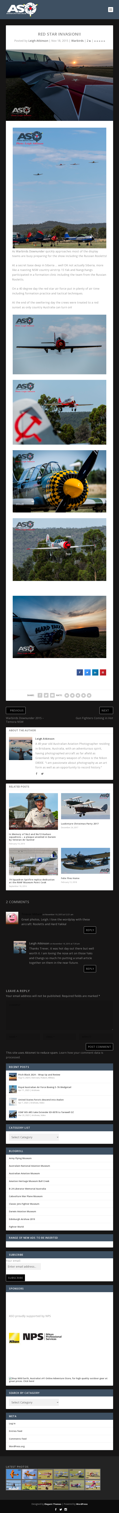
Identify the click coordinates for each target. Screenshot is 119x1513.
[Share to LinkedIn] (95, 674)
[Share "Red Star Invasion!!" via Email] (52, 695)
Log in (12, 1423)
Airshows (35, 1090)
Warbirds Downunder (30, 251)
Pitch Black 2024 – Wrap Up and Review (39, 1074)
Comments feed (17, 1438)
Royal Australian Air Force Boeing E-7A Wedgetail (44, 1087)
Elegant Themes (52, 1504)
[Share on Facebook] (80, 674)
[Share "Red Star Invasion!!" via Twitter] (46, 695)
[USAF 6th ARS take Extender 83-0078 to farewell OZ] (13, 1114)
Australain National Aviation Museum (29, 1165)
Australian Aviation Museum (24, 1173)
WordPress (82, 1504)
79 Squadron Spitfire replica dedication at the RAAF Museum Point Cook (32, 881)
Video (41, 1102)
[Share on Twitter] (87, 674)
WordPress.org (17, 1446)
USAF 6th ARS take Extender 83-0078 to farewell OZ (46, 1112)
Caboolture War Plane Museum (26, 1196)
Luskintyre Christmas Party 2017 (80, 823)
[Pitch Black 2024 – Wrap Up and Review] (13, 1077)
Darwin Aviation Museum (22, 1211)
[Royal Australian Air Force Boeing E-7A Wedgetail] (13, 1089)
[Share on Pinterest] (103, 674)
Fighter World (16, 1226)
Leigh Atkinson (38, 40)
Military (51, 1077)
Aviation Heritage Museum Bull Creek (29, 1181)
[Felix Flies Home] (85, 861)
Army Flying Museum (20, 1158)
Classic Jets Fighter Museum (24, 1203)
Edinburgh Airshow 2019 (22, 1219)
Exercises (36, 1077)
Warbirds (77, 40)
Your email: (13, 1260)
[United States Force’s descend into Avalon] (13, 1102)
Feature (44, 1077)
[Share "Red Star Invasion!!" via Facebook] (40, 695)
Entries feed (15, 1431)
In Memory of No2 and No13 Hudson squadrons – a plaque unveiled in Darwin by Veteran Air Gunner (32, 837)
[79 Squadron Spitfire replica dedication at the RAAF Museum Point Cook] (33, 861)
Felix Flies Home (70, 878)
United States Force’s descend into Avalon (41, 1099)
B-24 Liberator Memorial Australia (27, 1188)
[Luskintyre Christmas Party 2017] (85, 806)
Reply (90, 930)
